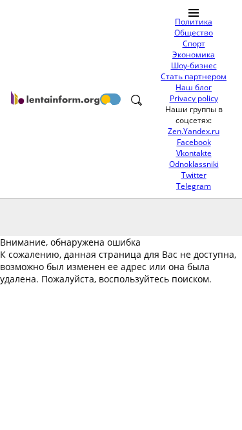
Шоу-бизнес (194, 65)
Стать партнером (194, 76)
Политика (193, 21)
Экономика (193, 54)
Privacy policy (194, 98)
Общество (193, 32)
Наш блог (194, 87)
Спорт (194, 43)
